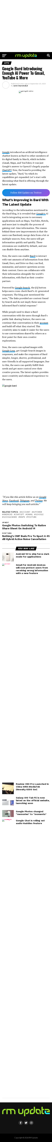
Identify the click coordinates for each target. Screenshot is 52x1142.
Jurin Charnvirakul (20, 86)
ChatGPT (7, 170)
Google (6, 152)
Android (7, 514)
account (44, 322)
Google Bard (10, 517)
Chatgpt (19, 514)
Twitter (38, 500)
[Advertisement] (26, 26)
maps (22, 517)
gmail (30, 514)
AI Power (37, 512)
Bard (32, 255)
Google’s (41, 213)
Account (25, 512)
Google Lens (8, 350)
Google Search (22, 287)
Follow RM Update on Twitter (26, 192)
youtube (32, 517)
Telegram (24, 500)
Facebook (14, 500)
